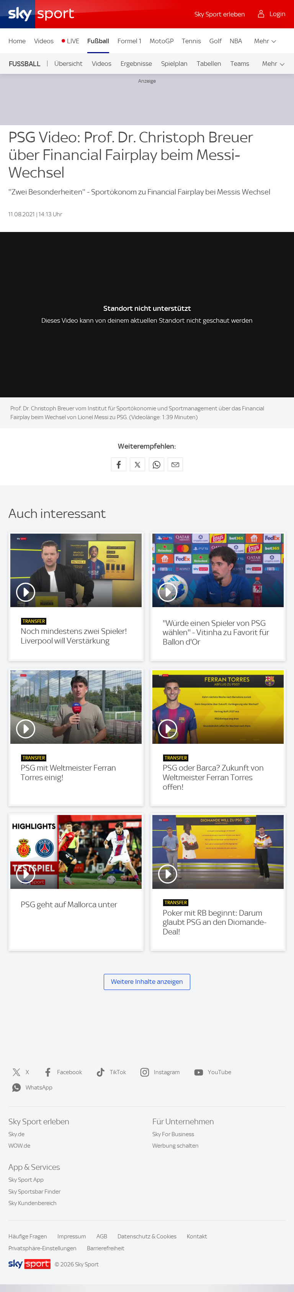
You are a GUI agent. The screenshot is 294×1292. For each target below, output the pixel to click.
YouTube (219, 1072)
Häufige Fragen (27, 1236)
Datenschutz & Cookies (147, 1236)
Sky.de (16, 1134)
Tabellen (209, 63)
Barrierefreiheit (105, 1248)
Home (17, 41)
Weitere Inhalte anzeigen (147, 981)
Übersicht (68, 63)
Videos (44, 41)
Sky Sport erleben (219, 14)
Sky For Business (173, 1134)
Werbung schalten (175, 1145)
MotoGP (162, 41)
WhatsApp (39, 1087)
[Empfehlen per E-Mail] (175, 464)
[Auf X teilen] (137, 464)
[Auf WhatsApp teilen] (156, 464)
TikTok (118, 1072)
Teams (239, 63)
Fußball (98, 41)
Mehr (261, 41)
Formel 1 (129, 41)
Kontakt (197, 1236)
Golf (215, 41)
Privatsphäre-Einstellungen (42, 1248)
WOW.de (19, 1145)
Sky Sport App (26, 1179)
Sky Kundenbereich (32, 1203)
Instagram (167, 1072)
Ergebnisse (136, 63)
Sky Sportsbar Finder (34, 1191)
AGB (101, 1236)
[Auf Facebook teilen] (118, 464)
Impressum (71, 1236)
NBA (236, 41)
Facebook (69, 1072)
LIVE (73, 41)
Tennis (191, 41)
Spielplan (174, 63)
